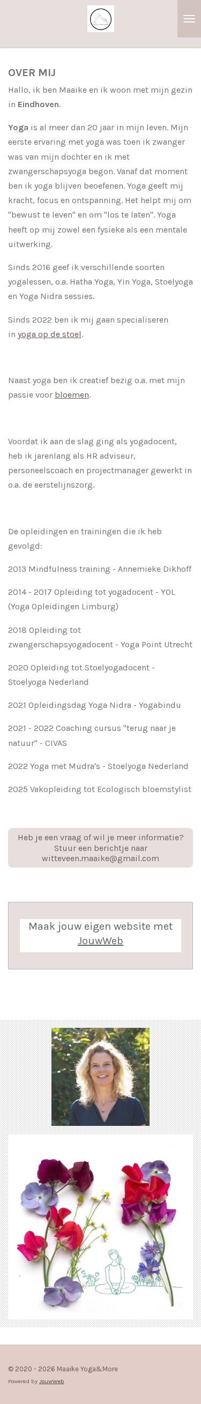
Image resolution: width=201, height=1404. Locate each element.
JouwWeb (100, 941)
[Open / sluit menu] (189, 19)
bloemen (72, 395)
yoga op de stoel (49, 334)
